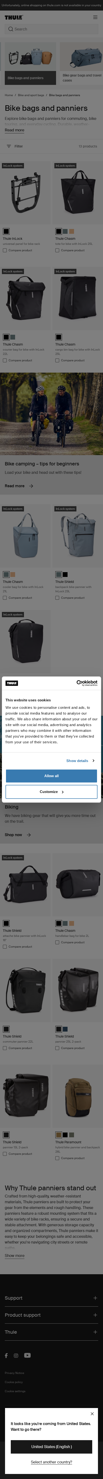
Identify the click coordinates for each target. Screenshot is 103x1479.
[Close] (92, 1414)
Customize (49, 792)
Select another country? (51, 1462)
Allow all (51, 776)
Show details (77, 761)
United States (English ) (51, 1446)
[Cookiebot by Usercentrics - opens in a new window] (76, 683)
